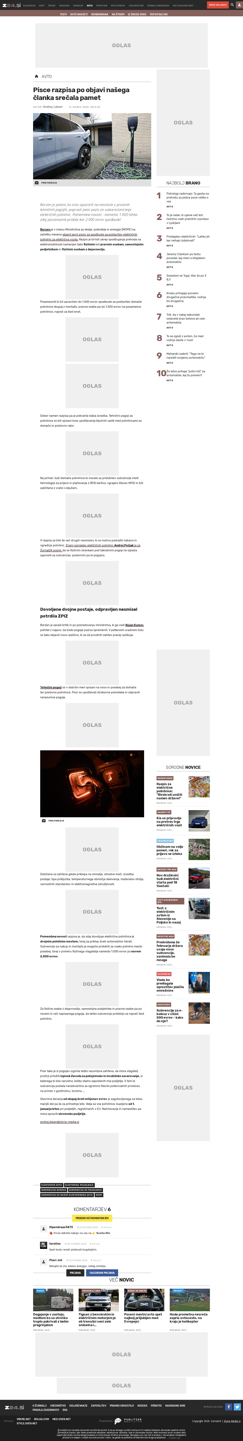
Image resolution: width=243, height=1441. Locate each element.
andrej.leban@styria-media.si (59, 1122)
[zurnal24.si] (11, 5)
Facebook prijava (102, 1272)
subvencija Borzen (53, 1190)
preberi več (92, 1218)
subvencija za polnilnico (85, 1190)
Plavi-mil (55, 1260)
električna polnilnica (79, 1185)
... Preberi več (174, 1437)
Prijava (75, 1272)
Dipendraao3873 (61, 1227)
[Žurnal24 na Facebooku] (228, 1406)
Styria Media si (232, 1421)
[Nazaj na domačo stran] (36, 76)
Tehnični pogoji (51, 687)
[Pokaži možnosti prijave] (239, 5)
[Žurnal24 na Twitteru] (237, 1406)
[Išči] (232, 5)
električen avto (51, 1185)
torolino (55, 1243)
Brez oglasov (218, 5)
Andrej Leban (53, 107)
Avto (47, 76)
